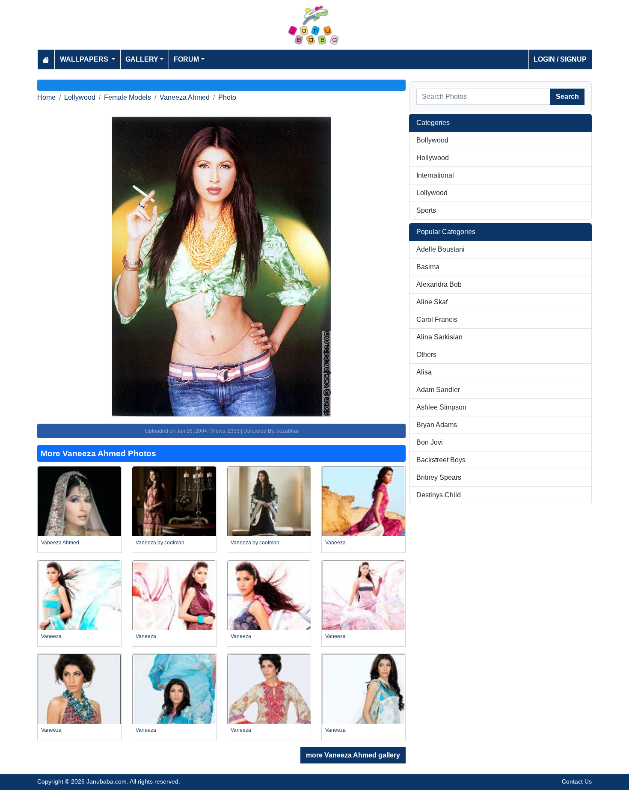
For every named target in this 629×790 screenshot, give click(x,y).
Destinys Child (438, 495)
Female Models (127, 97)
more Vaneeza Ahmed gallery (353, 755)
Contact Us (577, 781)
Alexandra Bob (439, 284)
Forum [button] (186, 59)
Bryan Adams (436, 424)
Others (426, 354)
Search (567, 96)
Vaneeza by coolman (160, 543)
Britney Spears (438, 477)
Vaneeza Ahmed (185, 97)
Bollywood (432, 140)
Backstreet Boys (441, 459)
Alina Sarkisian (439, 337)
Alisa (424, 372)
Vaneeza (335, 543)
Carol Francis (436, 319)
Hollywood (432, 157)
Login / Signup (560, 59)
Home (46, 97)
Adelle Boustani (440, 249)
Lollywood (79, 97)
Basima (427, 266)
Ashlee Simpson (441, 407)
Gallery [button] (141, 59)
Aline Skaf (432, 302)
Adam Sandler (438, 389)
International (435, 175)
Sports (426, 210)
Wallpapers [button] (85, 59)
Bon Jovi (429, 442)
